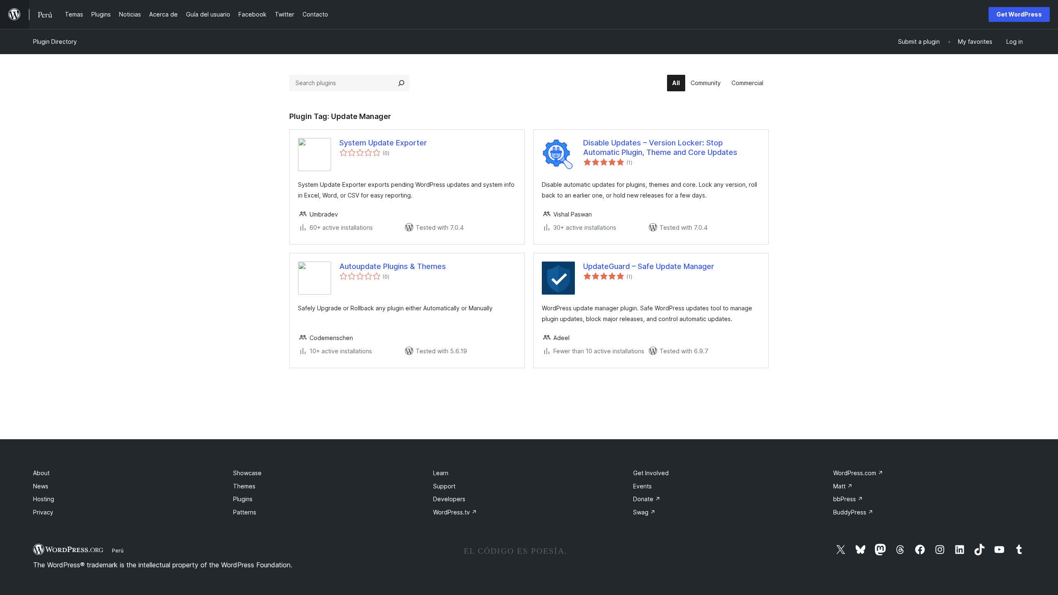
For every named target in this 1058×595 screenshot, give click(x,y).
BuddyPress (853, 512)
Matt (843, 486)
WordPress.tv (455, 512)
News (40, 486)
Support (444, 486)
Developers (449, 498)
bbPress (848, 498)
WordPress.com (858, 472)
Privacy (43, 512)
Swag (644, 512)
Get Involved (651, 472)
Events (642, 486)
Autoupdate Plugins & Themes (392, 266)
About (41, 472)
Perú (118, 550)
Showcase (247, 472)
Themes (244, 486)
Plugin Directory (55, 41)
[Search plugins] (401, 83)
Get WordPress (1019, 14)
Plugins (243, 498)
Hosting (43, 498)
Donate (646, 498)
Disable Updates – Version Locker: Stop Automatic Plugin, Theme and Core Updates (660, 147)
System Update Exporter (383, 142)
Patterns (244, 512)
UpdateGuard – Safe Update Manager (648, 266)
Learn (440, 472)
